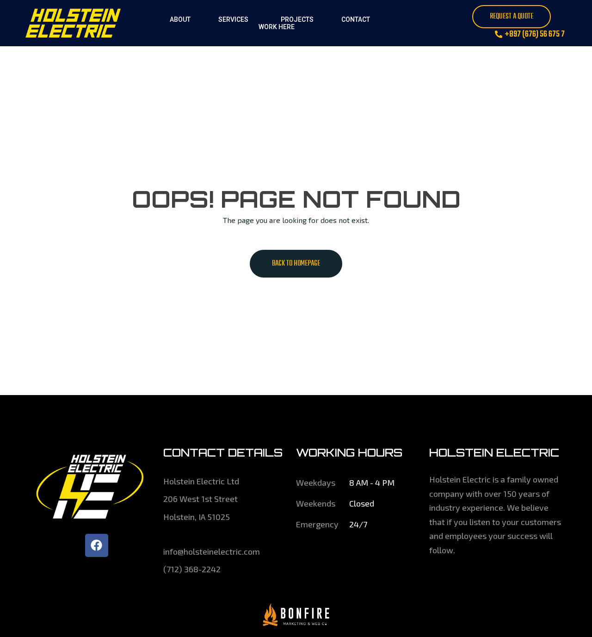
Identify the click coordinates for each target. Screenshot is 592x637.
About (180, 19)
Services (233, 19)
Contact (355, 19)
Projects (297, 19)
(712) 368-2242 (192, 569)
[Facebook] (96, 545)
